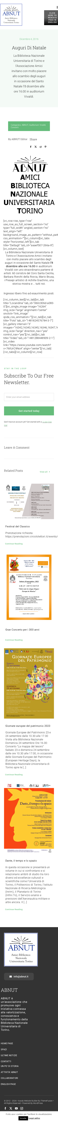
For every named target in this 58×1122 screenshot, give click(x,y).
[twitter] (10, 1108)
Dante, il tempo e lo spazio (21, 860)
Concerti (14, 127)
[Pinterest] (45, 146)
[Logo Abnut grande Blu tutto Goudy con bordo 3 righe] (11, 5)
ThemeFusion (46, 1101)
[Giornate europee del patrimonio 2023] (29, 683)
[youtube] (16, 1108)
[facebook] (5, 1108)
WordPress (38, 1103)
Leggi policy (34, 1118)
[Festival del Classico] (29, 501)
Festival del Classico (17, 526)
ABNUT (25, 125)
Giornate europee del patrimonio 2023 (27, 725)
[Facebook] (30, 146)
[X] (35, 146)
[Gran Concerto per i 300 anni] (29, 587)
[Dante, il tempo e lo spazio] (29, 818)
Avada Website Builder (28, 1101)
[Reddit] (40, 146)
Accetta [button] (23, 1118)
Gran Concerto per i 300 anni (22, 629)
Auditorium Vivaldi (37, 125)
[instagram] (21, 1108)
